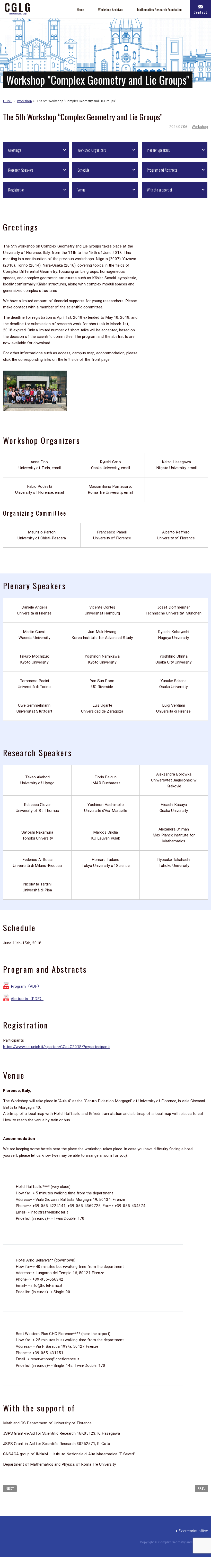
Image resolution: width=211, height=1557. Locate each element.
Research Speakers (20, 170)
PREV (201, 1488)
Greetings (14, 150)
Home (80, 9)
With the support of (159, 190)
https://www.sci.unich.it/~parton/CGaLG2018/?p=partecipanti (56, 1046)
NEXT (10, 1488)
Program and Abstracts (162, 170)
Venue (81, 190)
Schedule (83, 170)
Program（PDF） (26, 986)
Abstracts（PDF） (27, 998)
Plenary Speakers (158, 150)
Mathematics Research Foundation (159, 9)
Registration (16, 190)
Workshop (200, 127)
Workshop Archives (110, 9)
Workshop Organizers (91, 150)
